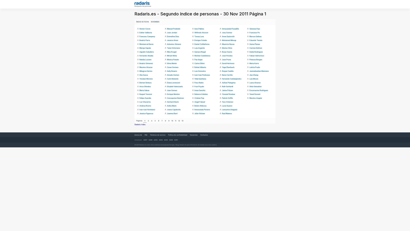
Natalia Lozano (145, 59)
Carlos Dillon (199, 63)
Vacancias (194, 135)
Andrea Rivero (145, 106)
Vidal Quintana (200, 79)
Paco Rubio (199, 83)
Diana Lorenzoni (173, 83)
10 (172, 121)
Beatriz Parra (144, 40)
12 (179, 121)
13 (182, 121)
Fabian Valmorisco (256, 56)
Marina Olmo (227, 48)
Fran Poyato (199, 86)
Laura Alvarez (255, 83)
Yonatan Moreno (146, 79)
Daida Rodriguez (256, 52)
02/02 (171, 140)
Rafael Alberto (200, 67)
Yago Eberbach (228, 67)
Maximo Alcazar (145, 67)
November (155, 22)
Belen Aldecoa (200, 106)
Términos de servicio (157, 135)
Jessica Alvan (172, 40)
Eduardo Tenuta (255, 40)
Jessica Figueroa (146, 113)
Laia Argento (199, 48)
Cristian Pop (199, 98)
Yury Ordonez (227, 102)
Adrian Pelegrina (228, 83)
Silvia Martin (172, 63)
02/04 (161, 140)
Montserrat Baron (146, 44)
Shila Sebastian (255, 86)
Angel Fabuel (199, 102)
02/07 (145, 140)
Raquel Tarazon (145, 94)
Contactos (204, 135)
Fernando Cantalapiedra (231, 79)
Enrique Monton (173, 94)
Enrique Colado (200, 40)
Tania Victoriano (173, 48)
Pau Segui (198, 59)
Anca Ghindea (145, 86)
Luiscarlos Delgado (229, 110)
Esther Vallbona (145, 33)
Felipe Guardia (145, 98)
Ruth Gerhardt (227, 86)
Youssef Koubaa (228, 94)
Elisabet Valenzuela (175, 86)
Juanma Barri (172, 113)
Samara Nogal (200, 52)
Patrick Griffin (227, 98)
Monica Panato (173, 59)
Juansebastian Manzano (259, 71)
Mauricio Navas (228, 44)
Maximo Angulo (255, 98)
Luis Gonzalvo (200, 71)
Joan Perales (227, 56)
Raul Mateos (227, 113)
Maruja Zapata (145, 48)
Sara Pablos (199, 29)
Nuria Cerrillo (227, 75)
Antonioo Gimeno (174, 44)
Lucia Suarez (227, 106)
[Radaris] (142, 3)
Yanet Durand (254, 94)
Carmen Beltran (255, 48)
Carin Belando (172, 79)
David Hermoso (228, 63)
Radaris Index (140, 124)
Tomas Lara (199, 36)
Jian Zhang (253, 75)
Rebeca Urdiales (201, 94)
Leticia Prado (254, 67)
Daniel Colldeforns (201, 44)
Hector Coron (144, 29)
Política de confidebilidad (177, 135)
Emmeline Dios (173, 36)
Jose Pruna (226, 59)
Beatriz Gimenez (146, 63)
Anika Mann (171, 106)
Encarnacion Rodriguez (258, 90)
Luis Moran (253, 79)
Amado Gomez (173, 75)
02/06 (150, 140)
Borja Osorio (227, 52)
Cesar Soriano (172, 67)
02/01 (176, 140)
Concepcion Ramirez (175, 98)
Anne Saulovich (228, 36)
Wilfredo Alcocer (201, 33)
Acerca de (138, 135)
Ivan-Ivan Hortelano (147, 110)
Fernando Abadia (146, 56)
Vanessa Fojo (254, 29)
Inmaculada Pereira (202, 110)
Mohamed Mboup (229, 40)
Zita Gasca (143, 75)
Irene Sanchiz (199, 90)
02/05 (156, 140)
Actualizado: (138, 140)
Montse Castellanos (202, 56)
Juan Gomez (172, 90)
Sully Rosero (172, 71)
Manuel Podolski (173, 29)
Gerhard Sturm (173, 102)
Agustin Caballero (146, 52)
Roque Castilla (228, 71)
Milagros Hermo (145, 71)
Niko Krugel (171, 52)
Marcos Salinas (255, 36)
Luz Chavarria (145, 102)
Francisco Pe (254, 33)
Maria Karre (254, 63)
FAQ (146, 135)
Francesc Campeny (147, 36)
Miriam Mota (172, 56)
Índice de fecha (142, 22)
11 (175, 121)
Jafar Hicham (199, 113)
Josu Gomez (227, 33)
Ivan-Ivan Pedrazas (202, 75)
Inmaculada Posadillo (230, 29)
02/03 (166, 140)
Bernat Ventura (145, 83)
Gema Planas (254, 44)
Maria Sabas (144, 90)
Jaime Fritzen (227, 90)
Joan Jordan (172, 33)
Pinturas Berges (255, 59)
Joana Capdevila (174, 110)
